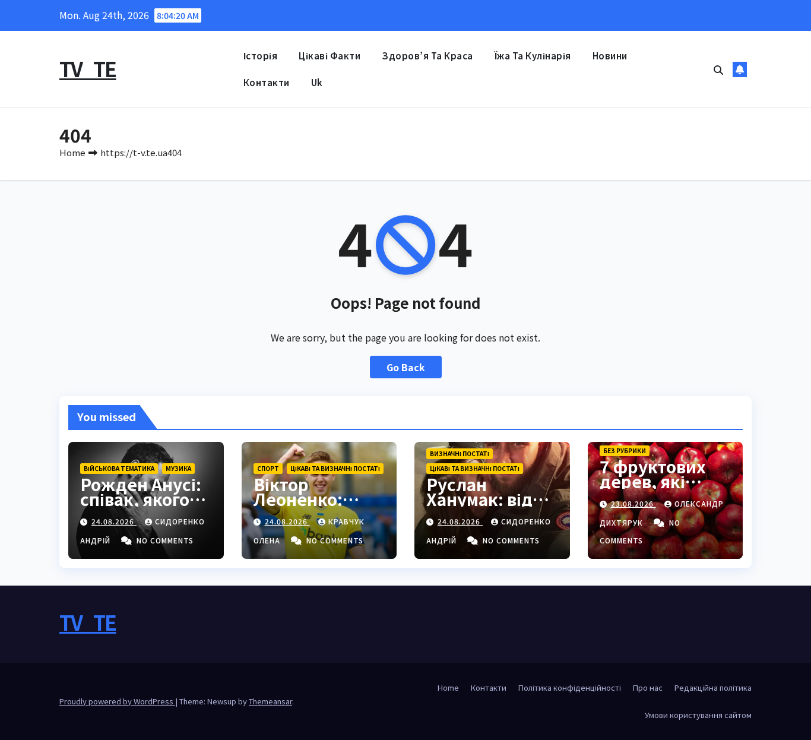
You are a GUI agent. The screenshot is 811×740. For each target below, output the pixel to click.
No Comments (165, 540)
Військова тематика (119, 468)
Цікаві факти (329, 55)
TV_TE (87, 68)
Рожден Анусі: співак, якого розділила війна (140, 506)
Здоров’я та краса (427, 55)
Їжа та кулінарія (533, 55)
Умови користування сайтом (698, 714)
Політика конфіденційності (569, 687)
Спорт (268, 468)
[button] (718, 69)
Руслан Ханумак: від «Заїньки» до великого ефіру (491, 506)
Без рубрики (624, 450)
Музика (178, 468)
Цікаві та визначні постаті (335, 468)
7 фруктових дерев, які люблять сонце (664, 481)
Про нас (648, 687)
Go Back (406, 367)
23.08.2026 (633, 503)
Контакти (266, 82)
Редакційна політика (713, 687)
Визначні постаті (459, 453)
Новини (610, 55)
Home (72, 152)
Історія (260, 55)
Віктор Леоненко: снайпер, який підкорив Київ (314, 506)
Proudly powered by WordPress (117, 701)
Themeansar (270, 701)
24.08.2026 (114, 521)
